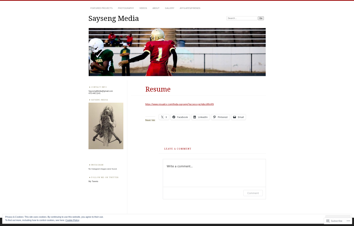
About (155, 8)
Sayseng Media (113, 18)
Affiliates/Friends (190, 8)
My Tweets (93, 181)
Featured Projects (101, 8)
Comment (253, 193)
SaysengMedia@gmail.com (100, 91)
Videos (143, 8)
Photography (126, 8)
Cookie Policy (72, 220)
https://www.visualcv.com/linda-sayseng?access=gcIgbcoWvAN (179, 104)
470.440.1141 (94, 93)
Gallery (169, 8)
